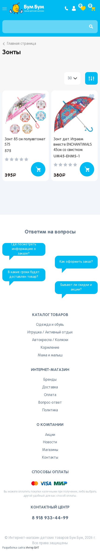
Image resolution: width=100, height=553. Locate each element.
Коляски (61, 340)
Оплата (50, 395)
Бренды (50, 379)
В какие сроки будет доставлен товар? (24, 274)
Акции (50, 435)
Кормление (50, 347)
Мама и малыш (50, 355)
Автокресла (42, 340)
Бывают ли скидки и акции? (76, 287)
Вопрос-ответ (50, 402)
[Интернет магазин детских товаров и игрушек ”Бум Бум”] (26, 8)
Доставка (50, 387)
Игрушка (34, 332)
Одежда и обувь (50, 324)
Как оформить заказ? (76, 261)
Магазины (50, 450)
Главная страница (21, 43)
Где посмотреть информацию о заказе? (23, 249)
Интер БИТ (32, 548)
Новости (50, 442)
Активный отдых (59, 332)
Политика (50, 410)
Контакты (50, 457)
